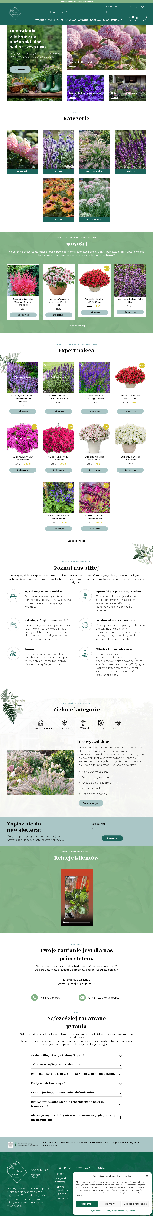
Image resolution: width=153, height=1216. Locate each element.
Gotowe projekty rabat (125, 93)
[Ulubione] (130, 19)
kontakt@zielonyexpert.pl (133, 7)
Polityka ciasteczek (96, 1211)
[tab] (40, 725)
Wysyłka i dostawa (89, 20)
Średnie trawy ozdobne (96, 777)
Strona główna (45, 20)
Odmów (109, 1203)
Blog (106, 20)
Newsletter (61, 1198)
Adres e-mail (98, 823)
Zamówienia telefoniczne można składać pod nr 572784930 (27, 39)
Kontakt (116, 20)
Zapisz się (112, 838)
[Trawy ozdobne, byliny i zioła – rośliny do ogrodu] (15, 13)
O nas (72, 20)
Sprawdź (20, 69)
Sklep (60, 20)
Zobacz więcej (76, 325)
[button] (147, 1176)
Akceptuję (87, 1203)
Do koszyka (23, 315)
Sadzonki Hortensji (80, 62)
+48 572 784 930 (110, 7)
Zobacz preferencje (135, 1203)
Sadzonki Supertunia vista (85, 93)
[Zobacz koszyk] (144, 19)
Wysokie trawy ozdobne (96, 782)
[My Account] (137, 19)
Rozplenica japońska (95, 794)
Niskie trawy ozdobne (95, 771)
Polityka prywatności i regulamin (120, 1211)
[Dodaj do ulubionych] (10, 267)
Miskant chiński (91, 788)
